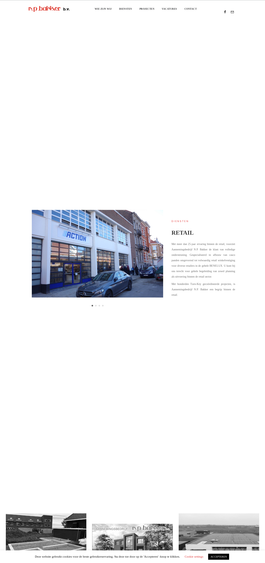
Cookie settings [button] (194, 556)
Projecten (147, 9)
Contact (190, 9)
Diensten (125, 9)
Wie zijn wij (103, 9)
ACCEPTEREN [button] (218, 556)
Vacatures (169, 9)
